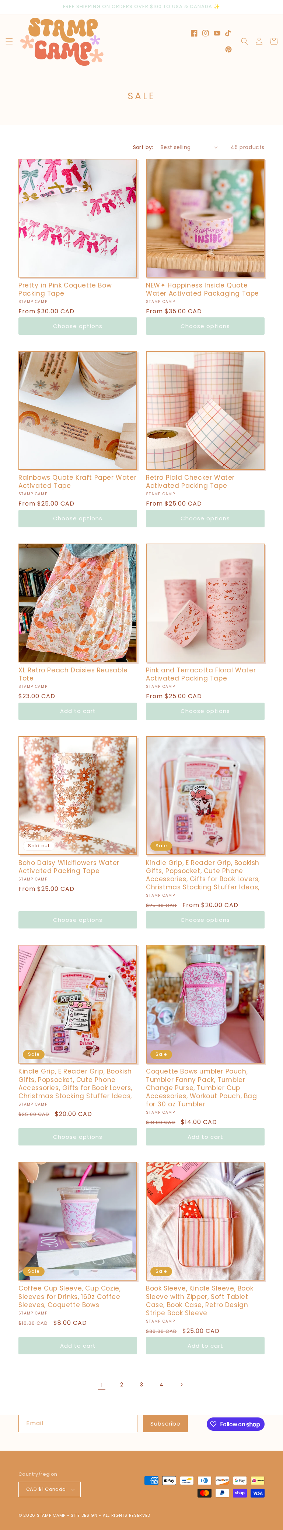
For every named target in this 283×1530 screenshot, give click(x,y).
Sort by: (143, 147)
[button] (9, 41)
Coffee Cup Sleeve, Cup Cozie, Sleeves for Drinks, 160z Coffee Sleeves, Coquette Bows (69, 1296)
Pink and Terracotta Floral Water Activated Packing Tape (201, 674)
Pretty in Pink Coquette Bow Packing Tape (65, 289)
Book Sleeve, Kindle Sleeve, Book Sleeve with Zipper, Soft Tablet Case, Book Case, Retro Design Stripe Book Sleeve (199, 1300)
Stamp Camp (51, 1515)
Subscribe (165, 1423)
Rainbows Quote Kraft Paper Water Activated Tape (77, 481)
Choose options (77, 326)
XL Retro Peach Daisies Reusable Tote (73, 674)
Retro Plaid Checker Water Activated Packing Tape (190, 481)
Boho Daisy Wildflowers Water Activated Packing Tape (68, 867)
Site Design (84, 1515)
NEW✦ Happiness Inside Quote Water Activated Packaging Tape (202, 289)
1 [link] (102, 1385)
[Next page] (181, 1384)
